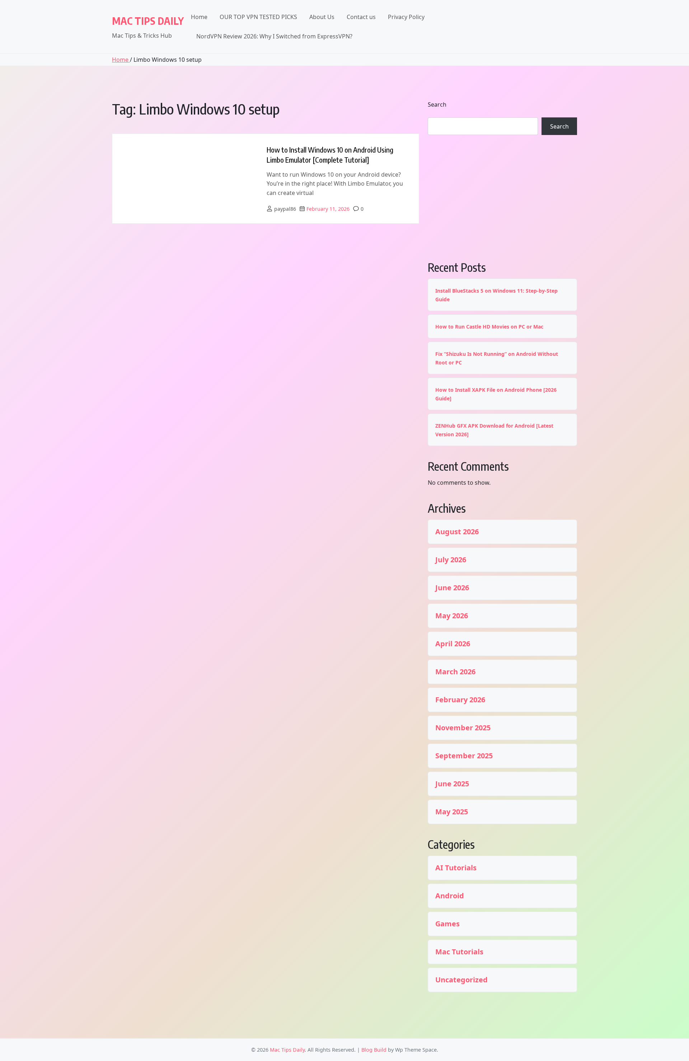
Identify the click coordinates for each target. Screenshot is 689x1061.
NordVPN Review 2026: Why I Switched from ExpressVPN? (274, 36)
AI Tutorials (456, 867)
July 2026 (450, 559)
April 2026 (452, 643)
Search (437, 104)
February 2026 (460, 699)
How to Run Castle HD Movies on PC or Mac (489, 326)
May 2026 (451, 615)
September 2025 (464, 755)
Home (199, 17)
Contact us (361, 17)
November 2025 (463, 727)
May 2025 (451, 811)
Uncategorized (461, 980)
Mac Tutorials (459, 952)
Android (449, 896)
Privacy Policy (406, 17)
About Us (321, 17)
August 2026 (457, 531)
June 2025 (452, 783)
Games (447, 924)
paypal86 (285, 208)
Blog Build (373, 1049)
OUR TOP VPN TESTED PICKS (258, 17)
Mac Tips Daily (148, 20)
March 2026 (455, 671)
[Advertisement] (502, 196)
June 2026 (452, 587)
